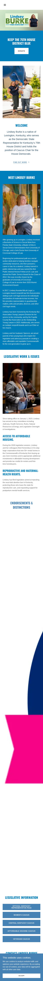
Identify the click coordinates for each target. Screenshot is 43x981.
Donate (21, 51)
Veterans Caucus (21, 939)
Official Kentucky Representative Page (21, 907)
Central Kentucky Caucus (21, 923)
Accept (22, 975)
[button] (7, 5)
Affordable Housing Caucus (21, 931)
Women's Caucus (21, 915)
